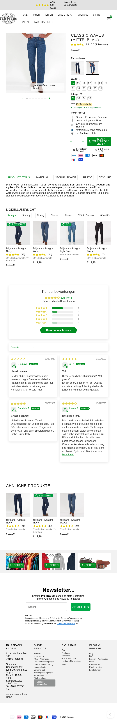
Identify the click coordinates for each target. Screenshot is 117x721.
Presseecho (94, 664)
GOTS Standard (69, 658)
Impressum (39, 656)
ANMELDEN (80, 606)
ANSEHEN (16, 565)
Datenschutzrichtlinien (66, 624)
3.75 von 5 (66, 297)
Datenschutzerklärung (43, 664)
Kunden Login (40, 667)
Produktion (66, 653)
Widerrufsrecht (40, 675)
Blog (91, 653)
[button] (91, 104)
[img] (18, 359)
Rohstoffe (66, 656)
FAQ (91, 656)
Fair (63, 650)
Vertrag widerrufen (42, 683)
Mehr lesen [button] (68, 454)
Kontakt (37, 653)
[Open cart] (109, 18)
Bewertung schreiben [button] (58, 330)
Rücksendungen (41, 678)
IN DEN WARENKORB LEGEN (101, 141)
